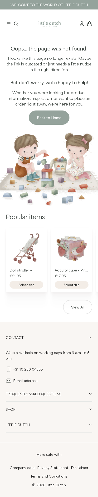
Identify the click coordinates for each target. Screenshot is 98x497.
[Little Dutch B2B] (49, 23)
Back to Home (49, 117)
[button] (8, 23)
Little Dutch (18, 425)
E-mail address (25, 380)
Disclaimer (79, 467)
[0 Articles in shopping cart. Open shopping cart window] (89, 23)
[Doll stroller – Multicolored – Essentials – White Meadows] (26, 248)
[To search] (16, 23)
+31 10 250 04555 (28, 369)
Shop (10, 409)
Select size (26, 285)
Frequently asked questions (33, 394)
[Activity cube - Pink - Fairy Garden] (71, 248)
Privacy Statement (52, 467)
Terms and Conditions (49, 476)
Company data (22, 467)
